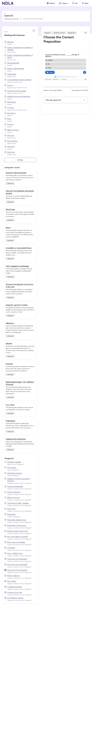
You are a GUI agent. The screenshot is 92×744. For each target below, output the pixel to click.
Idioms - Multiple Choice (15, 553)
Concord (10, 85)
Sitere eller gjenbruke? (53, 100)
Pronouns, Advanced (13, 492)
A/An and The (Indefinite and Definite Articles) (20, 192)
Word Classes (11, 102)
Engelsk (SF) (8, 15)
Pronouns (10, 124)
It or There (10, 107)
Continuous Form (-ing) (14, 592)
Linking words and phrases (16, 439)
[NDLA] (7, 3)
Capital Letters (11, 74)
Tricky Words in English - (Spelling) (18, 503)
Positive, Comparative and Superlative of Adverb (20, 56)
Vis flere (20, 160)
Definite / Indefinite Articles (15, 68)
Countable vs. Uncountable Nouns (19, 248)
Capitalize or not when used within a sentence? (18, 480)
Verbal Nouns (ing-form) (14, 473)
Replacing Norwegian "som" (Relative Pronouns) (20, 383)
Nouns (9, 119)
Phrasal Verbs (11, 514)
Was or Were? (11, 581)
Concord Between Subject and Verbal (19, 80)
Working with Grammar (11, 19)
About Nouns (11, 113)
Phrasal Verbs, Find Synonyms (16, 525)
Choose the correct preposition (17, 559)
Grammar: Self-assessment (16, 173)
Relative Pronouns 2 (13, 497)
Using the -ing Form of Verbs (17, 305)
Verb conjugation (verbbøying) (17, 266)
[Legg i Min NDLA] (85, 33)
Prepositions (10, 421)
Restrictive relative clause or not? (17, 531)
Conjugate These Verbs (14, 587)
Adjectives (10, 42)
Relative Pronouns (13, 130)
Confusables (11, 548)
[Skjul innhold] (34, 30)
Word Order (11, 147)
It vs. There (10, 405)
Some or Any (11, 509)
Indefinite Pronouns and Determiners (18, 96)
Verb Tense (10, 135)
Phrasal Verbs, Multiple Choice (16, 520)
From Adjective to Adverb (15, 598)
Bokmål (52, 3)
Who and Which (12, 141)
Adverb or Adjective (13, 576)
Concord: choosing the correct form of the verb (19, 285)
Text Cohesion (11, 467)
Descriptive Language (14, 462)
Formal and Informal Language (16, 91)
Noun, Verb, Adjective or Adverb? (17, 536)
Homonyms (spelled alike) (15, 486)
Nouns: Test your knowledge (16, 542)
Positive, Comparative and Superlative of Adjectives (20, 49)
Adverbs (9, 343)
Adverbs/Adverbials (13, 63)
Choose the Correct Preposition (17, 564)
